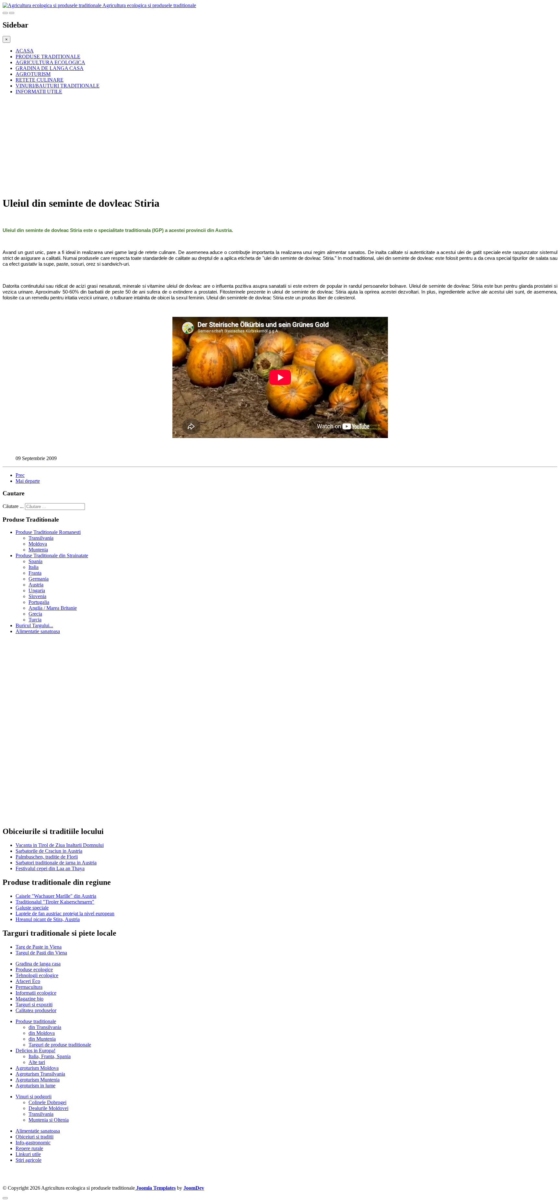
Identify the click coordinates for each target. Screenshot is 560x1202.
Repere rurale (29, 1148)
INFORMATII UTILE (39, 91)
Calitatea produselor (36, 1010)
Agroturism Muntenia (38, 1079)
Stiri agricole (28, 1160)
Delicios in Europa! (35, 1050)
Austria (36, 584)
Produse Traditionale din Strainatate (52, 555)
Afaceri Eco (28, 981)
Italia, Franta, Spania (50, 1056)
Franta (35, 573)
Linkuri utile (28, 1154)
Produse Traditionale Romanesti (48, 532)
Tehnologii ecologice (37, 975)
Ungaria (37, 590)
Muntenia (38, 549)
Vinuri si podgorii (34, 1096)
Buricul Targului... (34, 625)
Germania (39, 579)
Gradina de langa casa (38, 963)
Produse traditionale (36, 1021)
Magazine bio (29, 998)
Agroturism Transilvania (40, 1074)
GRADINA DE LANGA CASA (50, 68)
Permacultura (29, 987)
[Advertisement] (197, 145)
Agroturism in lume (35, 1085)
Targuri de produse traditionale (60, 1044)
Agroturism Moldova (37, 1068)
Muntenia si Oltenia (49, 1120)
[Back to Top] (5, 1198)
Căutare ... (13, 506)
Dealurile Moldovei (48, 1108)
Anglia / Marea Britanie (53, 608)
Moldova (38, 544)
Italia (34, 567)
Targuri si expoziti (34, 1004)
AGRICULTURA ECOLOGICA (50, 62)
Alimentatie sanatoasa (38, 631)
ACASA (25, 50)
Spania (35, 561)
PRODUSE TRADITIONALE (48, 56)
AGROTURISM (33, 74)
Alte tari (37, 1062)
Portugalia (39, 602)
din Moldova (42, 1033)
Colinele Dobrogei (47, 1102)
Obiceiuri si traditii (34, 1136)
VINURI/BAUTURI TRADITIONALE (57, 85)
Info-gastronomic (33, 1142)
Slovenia (37, 596)
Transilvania (41, 538)
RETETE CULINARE (40, 80)
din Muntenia (42, 1039)
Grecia (35, 614)
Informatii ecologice (36, 993)
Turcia (35, 619)
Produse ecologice (34, 969)
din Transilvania (45, 1027)
